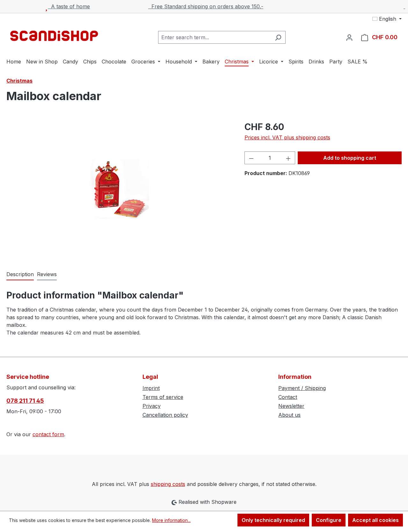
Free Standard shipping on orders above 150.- (205, 6)
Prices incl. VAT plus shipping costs (287, 137)
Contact (287, 397)
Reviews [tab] (47, 274)
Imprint (151, 388)
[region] (119, 188)
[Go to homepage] (54, 36)
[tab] (20, 274)
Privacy (151, 406)
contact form (48, 434)
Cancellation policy (165, 415)
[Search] (278, 37)
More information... (171, 520)
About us (289, 415)
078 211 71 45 (25, 400)
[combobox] (214, 37)
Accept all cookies (375, 520)
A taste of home (69, 6)
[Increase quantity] (288, 157)
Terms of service (162, 397)
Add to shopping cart (349, 158)
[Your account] (349, 37)
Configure (328, 520)
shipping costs (168, 484)
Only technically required (273, 520)
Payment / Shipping (302, 388)
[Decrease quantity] (251, 157)
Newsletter (291, 406)
